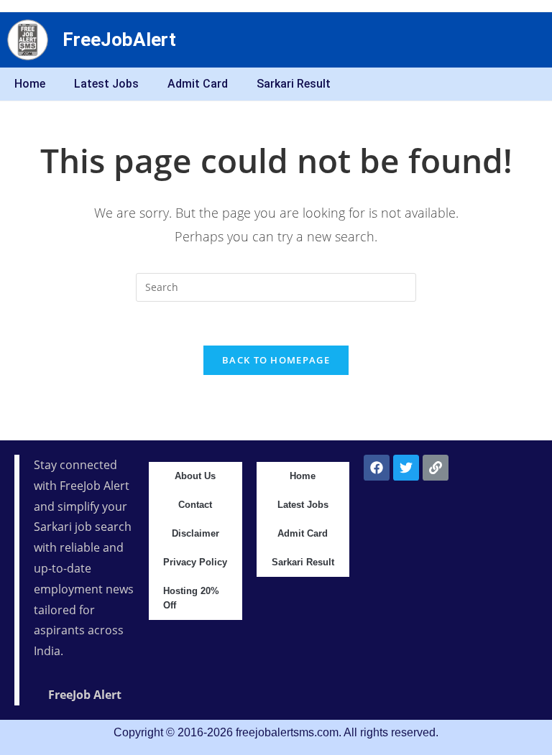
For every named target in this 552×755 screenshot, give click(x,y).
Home (29, 84)
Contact (195, 504)
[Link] (435, 468)
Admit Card (197, 84)
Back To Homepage (276, 359)
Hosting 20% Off (191, 598)
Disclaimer (195, 533)
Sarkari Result (294, 84)
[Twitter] (406, 468)
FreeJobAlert (119, 39)
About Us (195, 476)
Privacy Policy (195, 562)
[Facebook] (377, 468)
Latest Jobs (106, 84)
